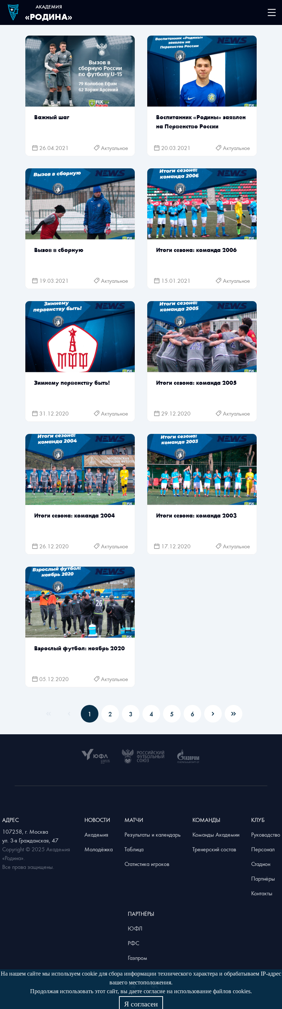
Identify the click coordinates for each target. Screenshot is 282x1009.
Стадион (260, 863)
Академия (96, 834)
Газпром (137, 957)
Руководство (265, 834)
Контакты (261, 893)
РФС (133, 943)
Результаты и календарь (152, 834)
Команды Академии (215, 834)
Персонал (263, 849)
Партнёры (263, 878)
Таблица (134, 849)
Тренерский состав (214, 849)
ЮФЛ (135, 928)
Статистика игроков (146, 863)
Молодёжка (98, 849)
